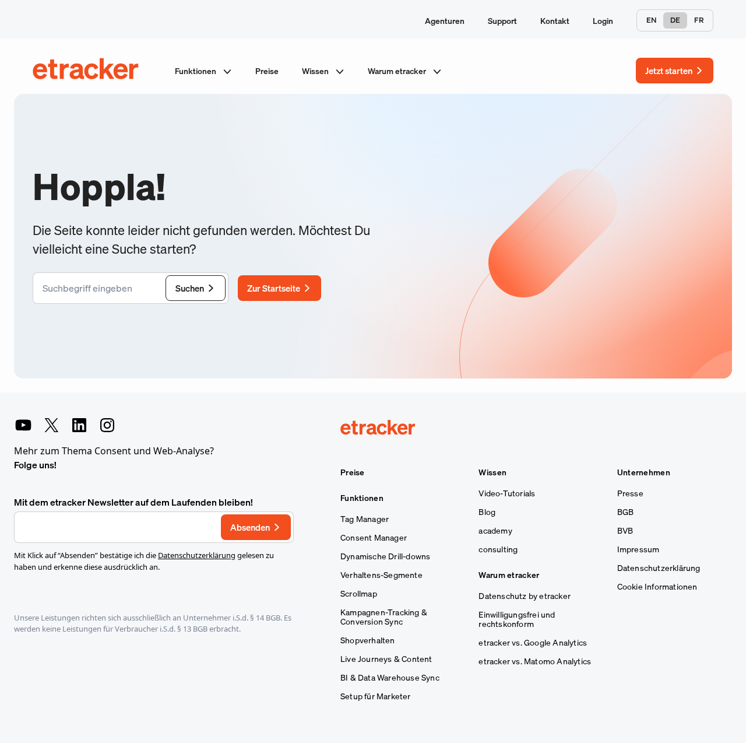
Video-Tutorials (506, 493)
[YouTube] (23, 425)
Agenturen (445, 20)
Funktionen (196, 70)
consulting (498, 549)
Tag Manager (364, 519)
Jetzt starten (668, 70)
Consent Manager (373, 537)
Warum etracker (398, 70)
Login (603, 20)
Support (502, 20)
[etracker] (86, 70)
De (675, 20)
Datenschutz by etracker (524, 596)
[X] (51, 425)
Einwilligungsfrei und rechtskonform (516, 619)
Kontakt (554, 20)
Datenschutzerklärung (196, 555)
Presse (630, 493)
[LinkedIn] (79, 425)
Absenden (250, 527)
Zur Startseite (273, 288)
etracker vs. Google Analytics (532, 642)
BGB (625, 512)
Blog (486, 512)
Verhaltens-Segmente (381, 575)
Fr (698, 20)
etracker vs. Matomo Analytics (534, 661)
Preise (267, 70)
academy (495, 530)
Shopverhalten (367, 640)
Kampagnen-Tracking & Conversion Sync (383, 617)
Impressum (638, 549)
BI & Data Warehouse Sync (389, 677)
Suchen (189, 288)
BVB (625, 530)
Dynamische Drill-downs (385, 556)
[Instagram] (107, 425)
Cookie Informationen (657, 586)
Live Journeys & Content (386, 659)
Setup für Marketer (375, 696)
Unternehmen (643, 472)
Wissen (316, 70)
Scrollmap (358, 593)
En (651, 20)
